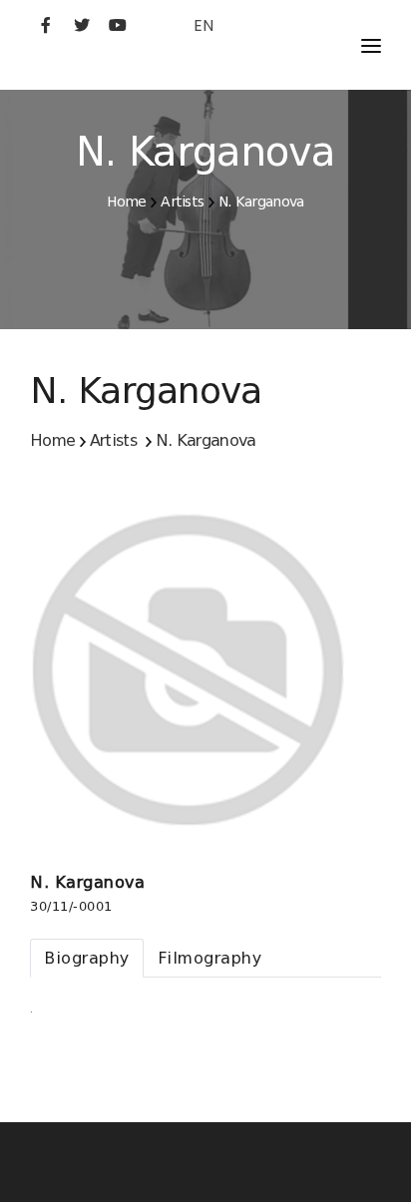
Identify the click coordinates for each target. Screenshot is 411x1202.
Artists (182, 201)
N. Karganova (261, 201)
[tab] (87, 958)
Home (126, 201)
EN (203, 25)
